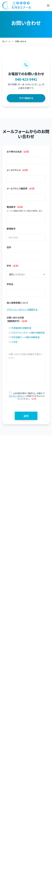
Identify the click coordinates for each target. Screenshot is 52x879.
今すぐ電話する (26, 98)
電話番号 (15, 207)
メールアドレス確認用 (21, 188)
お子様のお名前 (18, 151)
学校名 (10, 284)
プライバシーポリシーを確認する (22, 309)
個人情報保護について (17, 302)
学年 (13, 265)
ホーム (8, 41)
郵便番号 (11, 228)
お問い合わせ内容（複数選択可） (17, 319)
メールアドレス (17, 170)
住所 (9, 247)
